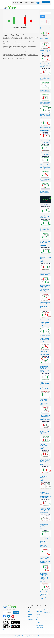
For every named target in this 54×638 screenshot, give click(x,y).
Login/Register (46, 2)
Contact (32, 2)
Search (42, 10)
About (26, 2)
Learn (21, 2)
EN (39, 2)
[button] (15, 3)
